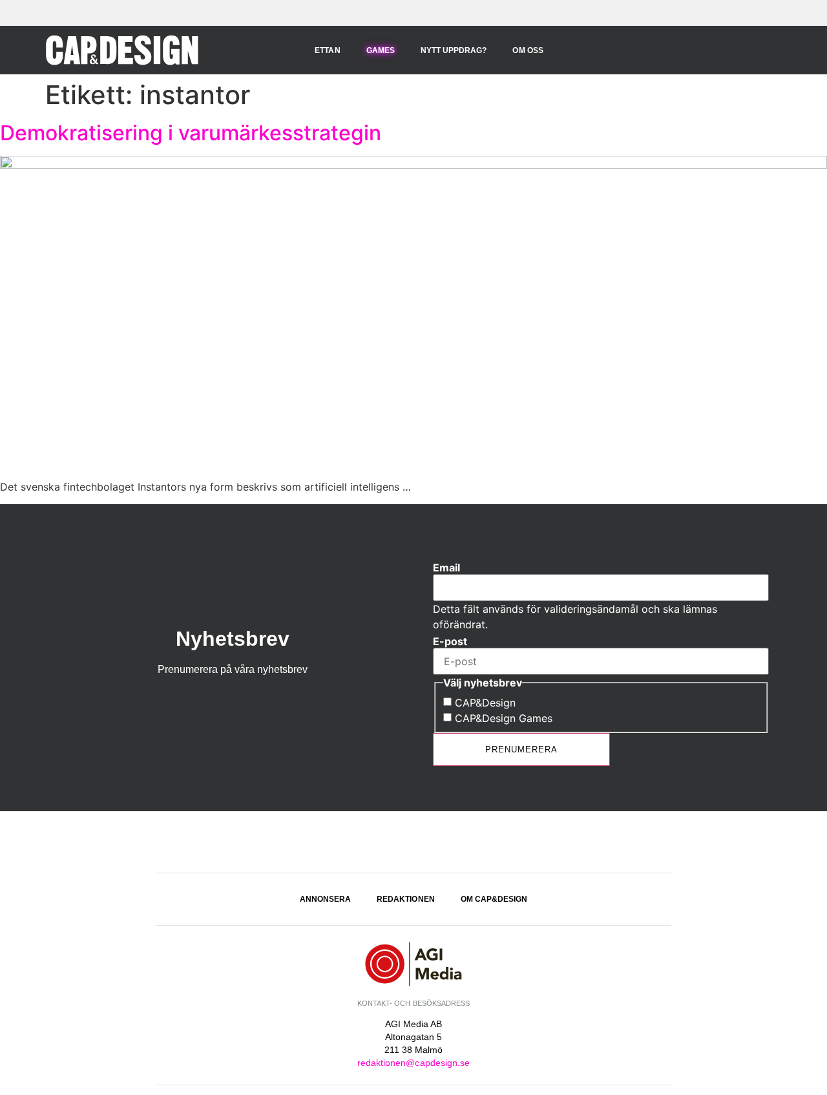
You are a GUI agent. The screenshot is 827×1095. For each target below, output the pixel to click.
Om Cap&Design (494, 899)
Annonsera (325, 899)
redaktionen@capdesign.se (413, 1063)
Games (380, 50)
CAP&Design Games (503, 718)
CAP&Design (485, 702)
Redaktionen (406, 899)
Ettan (327, 50)
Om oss (527, 50)
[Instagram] (413, 843)
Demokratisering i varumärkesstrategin (190, 132)
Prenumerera (521, 749)
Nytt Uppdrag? (454, 50)
